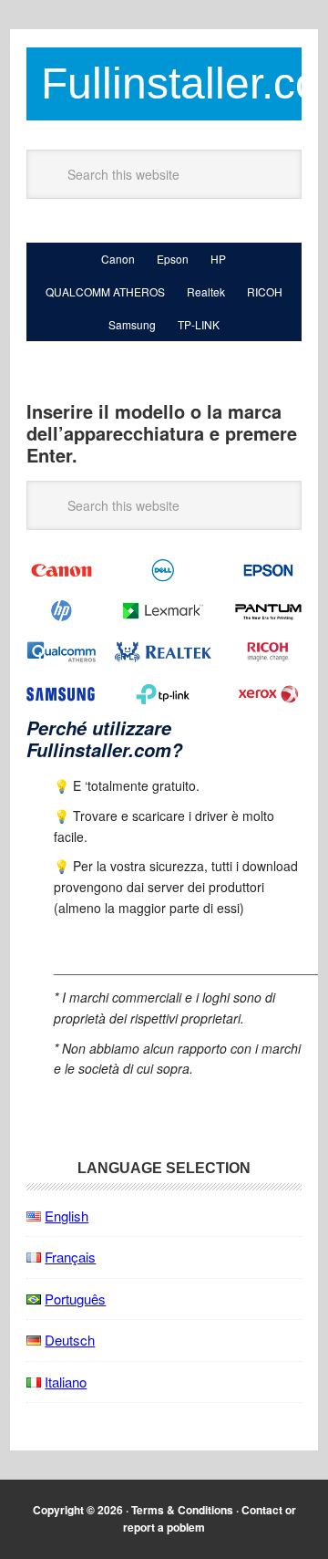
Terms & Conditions (182, 1510)
